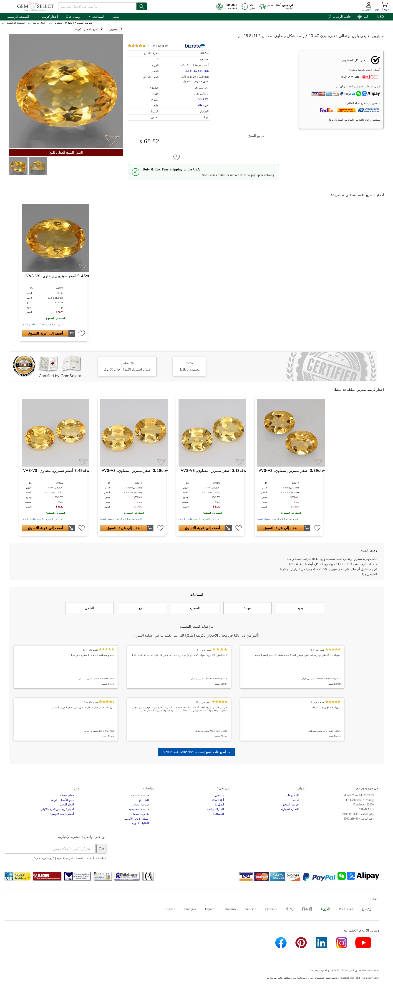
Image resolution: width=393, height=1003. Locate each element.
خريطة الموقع (291, 804)
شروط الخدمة (141, 813)
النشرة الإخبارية (290, 809)
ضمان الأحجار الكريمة (136, 818)
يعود (300, 608)
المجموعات (292, 795)
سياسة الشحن (140, 804)
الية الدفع (144, 800)
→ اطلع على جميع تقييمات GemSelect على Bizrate (196, 752)
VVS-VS (203, 99)
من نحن (219, 795)
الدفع (142, 608)
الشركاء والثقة (215, 809)
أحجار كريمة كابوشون (62, 813)
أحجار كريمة (48, 16)
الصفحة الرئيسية (18, 16)
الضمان (195, 608)
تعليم (115, 16)
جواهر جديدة (67, 795)
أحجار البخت (67, 804)
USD (380, 16)
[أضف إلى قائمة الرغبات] (176, 157)
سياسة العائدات (140, 795)
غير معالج (203, 105)
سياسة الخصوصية (139, 809)
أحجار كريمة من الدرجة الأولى (57, 809)
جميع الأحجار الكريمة (62, 800)
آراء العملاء (218, 800)
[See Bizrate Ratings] (195, 46)
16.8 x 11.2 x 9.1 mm (196, 70)
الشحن (89, 608)
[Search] (141, 6)
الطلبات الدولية (140, 823)
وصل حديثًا (73, 16)
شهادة (248, 608)
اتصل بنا (219, 804)
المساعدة (96, 16)
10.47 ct (184, 64)
